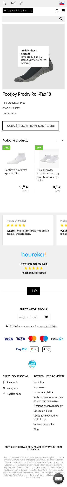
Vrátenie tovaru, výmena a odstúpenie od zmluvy (48, 399)
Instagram (12, 388)
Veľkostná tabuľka (44, 424)
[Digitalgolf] (33, 291)
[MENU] (63, 10)
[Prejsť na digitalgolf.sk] (62, 3)
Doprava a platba (43, 392)
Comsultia (33, 449)
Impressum (40, 387)
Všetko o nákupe (43, 410)
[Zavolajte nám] (4, 3)
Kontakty (39, 382)
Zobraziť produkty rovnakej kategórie (30, 125)
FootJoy (16, 108)
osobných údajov (48, 326)
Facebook (12, 382)
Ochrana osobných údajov (48, 406)
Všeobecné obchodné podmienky (46, 417)
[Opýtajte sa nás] (21, 3)
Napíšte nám (14, 393)
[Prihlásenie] (57, 10)
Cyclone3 (53, 446)
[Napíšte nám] (13, 3)
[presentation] (57, 140)
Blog (36, 429)
